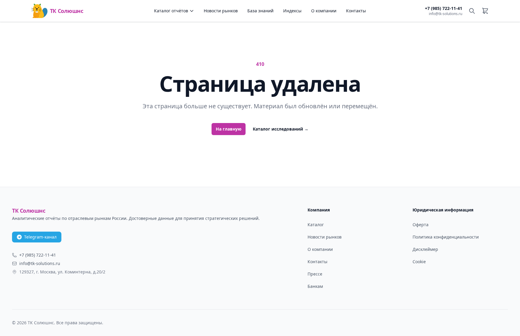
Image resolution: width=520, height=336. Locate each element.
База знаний (260, 11)
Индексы (292, 11)
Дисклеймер (425, 249)
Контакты (356, 11)
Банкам (315, 286)
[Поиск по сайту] (471, 10)
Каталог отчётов (171, 11)
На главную (228, 129)
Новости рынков (221, 11)
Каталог (316, 224)
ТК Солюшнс (66, 10)
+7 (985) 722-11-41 (443, 8)
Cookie (419, 261)
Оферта (421, 224)
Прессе (315, 274)
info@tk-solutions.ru (445, 13)
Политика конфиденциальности (446, 237)
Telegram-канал (40, 237)
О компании (323, 11)
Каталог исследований (280, 129)
